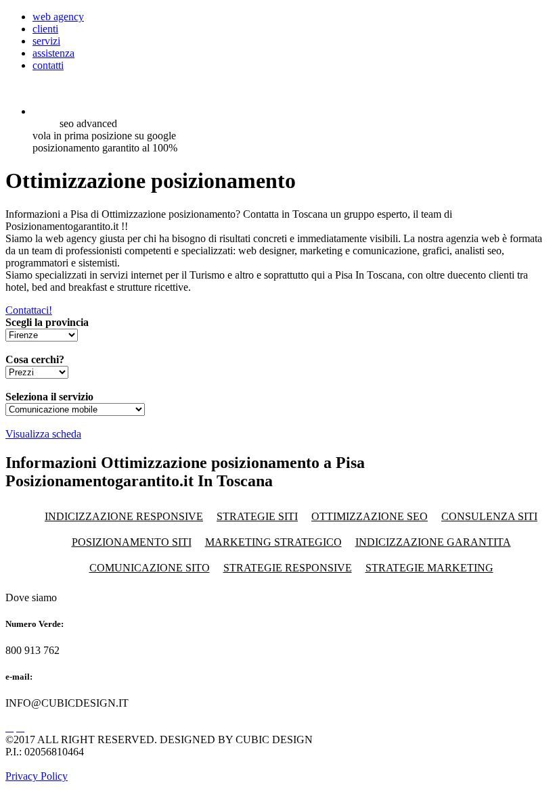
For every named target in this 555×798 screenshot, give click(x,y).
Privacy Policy (36, 776)
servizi (46, 41)
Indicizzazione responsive (124, 516)
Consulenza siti (489, 516)
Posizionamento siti (132, 542)
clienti (45, 28)
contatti (48, 65)
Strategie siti (257, 516)
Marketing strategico (273, 542)
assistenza (53, 53)
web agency (58, 16)
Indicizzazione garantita (433, 542)
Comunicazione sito (149, 567)
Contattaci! (28, 310)
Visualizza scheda (43, 434)
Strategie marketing (429, 567)
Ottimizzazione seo (369, 516)
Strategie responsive (287, 567)
